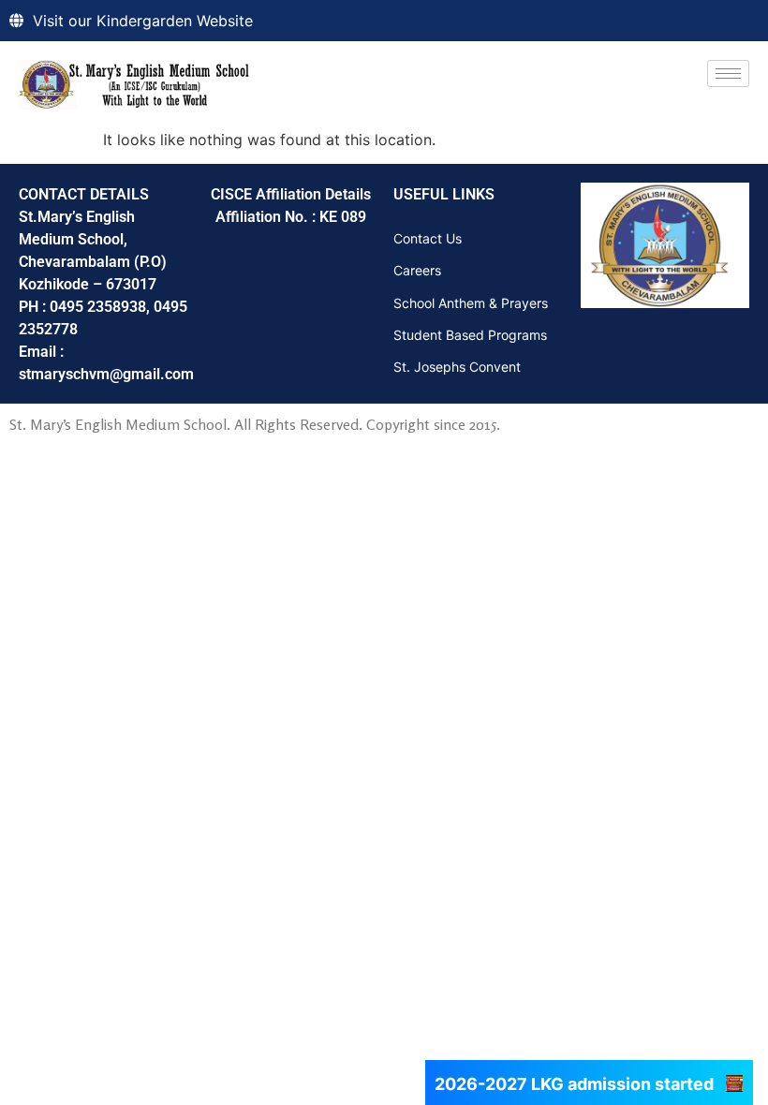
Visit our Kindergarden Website (143, 20)
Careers (417, 270)
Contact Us (427, 238)
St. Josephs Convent (457, 366)
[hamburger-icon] (728, 73)
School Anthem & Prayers (470, 303)
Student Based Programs (470, 335)
